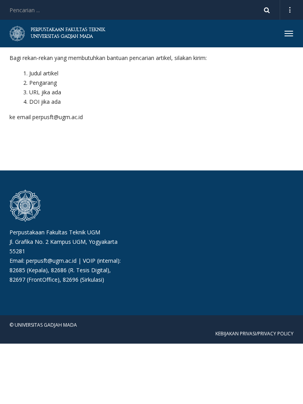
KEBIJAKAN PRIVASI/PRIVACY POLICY (254, 333)
